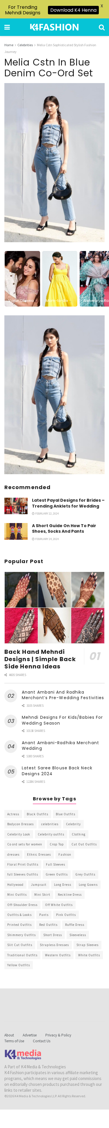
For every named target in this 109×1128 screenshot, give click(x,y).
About (9, 1035)
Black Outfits (37, 814)
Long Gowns (88, 885)
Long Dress (62, 885)
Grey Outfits (85, 874)
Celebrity (73, 824)
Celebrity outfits (51, 834)
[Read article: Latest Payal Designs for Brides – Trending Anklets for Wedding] (16, 506)
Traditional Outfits (22, 955)
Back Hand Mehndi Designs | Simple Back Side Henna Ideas (40, 659)
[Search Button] (102, 27)
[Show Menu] (7, 27)
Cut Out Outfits (84, 844)
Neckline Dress (70, 895)
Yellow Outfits (18, 965)
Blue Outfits (65, 814)
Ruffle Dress (74, 925)
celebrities (49, 824)
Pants (44, 915)
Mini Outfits (17, 895)
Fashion (64, 854)
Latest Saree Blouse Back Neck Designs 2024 (57, 771)
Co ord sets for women (24, 844)
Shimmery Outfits (21, 935)
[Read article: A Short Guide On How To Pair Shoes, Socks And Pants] (16, 531)
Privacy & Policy (58, 1035)
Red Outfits (48, 925)
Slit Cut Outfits (19, 945)
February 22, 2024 (47, 513)
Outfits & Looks (19, 915)
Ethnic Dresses (39, 854)
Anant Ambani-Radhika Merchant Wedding (60, 746)
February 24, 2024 (47, 539)
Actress (13, 814)
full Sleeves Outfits (22, 874)
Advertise (30, 1035)
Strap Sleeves (87, 945)
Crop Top (57, 844)
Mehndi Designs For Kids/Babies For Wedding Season (62, 720)
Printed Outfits (19, 925)
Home (8, 45)
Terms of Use (14, 1040)
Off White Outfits (59, 905)
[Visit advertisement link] (54, 394)
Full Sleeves (55, 864)
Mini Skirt (42, 895)
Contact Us (41, 1040)
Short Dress (52, 935)
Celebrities (25, 45)
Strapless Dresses (54, 945)
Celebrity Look (18, 834)
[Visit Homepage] (54, 27)
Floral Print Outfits (22, 864)
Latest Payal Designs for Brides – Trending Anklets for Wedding (68, 503)
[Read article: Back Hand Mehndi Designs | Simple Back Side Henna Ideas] (54, 608)
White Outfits (89, 955)
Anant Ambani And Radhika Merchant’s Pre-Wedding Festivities (63, 695)
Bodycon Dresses (20, 824)
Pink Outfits (66, 915)
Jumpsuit (39, 885)
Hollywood (15, 885)
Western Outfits (58, 955)
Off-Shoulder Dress (22, 905)
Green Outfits (57, 874)
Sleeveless (77, 935)
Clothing (78, 834)
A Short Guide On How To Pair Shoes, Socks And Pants (64, 528)
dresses (13, 854)
